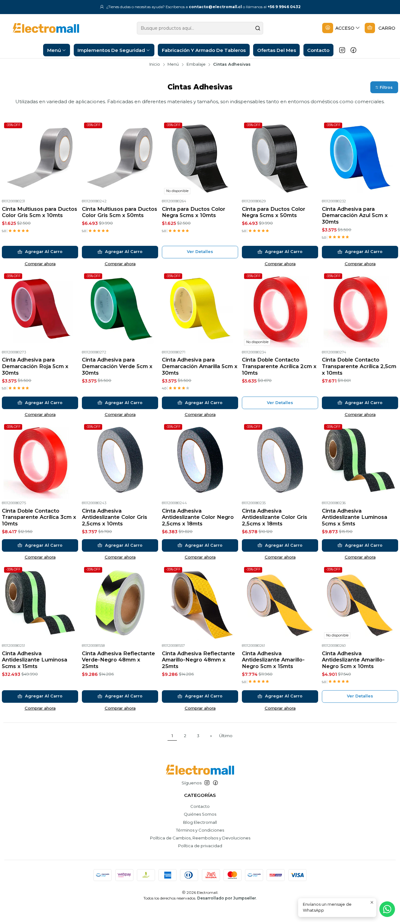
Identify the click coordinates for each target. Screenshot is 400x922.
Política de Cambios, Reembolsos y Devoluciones (200, 837)
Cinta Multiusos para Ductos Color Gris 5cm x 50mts (119, 212)
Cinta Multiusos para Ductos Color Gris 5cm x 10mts (39, 212)
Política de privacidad (200, 845)
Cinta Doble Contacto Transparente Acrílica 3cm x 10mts (39, 517)
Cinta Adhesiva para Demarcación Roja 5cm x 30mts (35, 366)
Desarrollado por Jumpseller (226, 898)
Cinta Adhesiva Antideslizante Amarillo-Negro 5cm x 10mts (353, 659)
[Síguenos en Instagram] (342, 50)
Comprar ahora (40, 263)
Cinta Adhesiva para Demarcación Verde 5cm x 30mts (117, 366)
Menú (173, 65)
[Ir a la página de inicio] (41, 28)
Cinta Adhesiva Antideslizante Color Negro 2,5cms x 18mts (198, 517)
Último (225, 735)
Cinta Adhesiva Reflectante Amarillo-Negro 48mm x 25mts (198, 659)
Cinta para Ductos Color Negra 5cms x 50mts (273, 212)
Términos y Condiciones (200, 830)
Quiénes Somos (200, 814)
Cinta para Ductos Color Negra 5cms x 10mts (193, 212)
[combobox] (200, 28)
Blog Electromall (200, 822)
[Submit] (257, 28)
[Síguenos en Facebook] (353, 50)
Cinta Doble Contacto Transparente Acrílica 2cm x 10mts (279, 366)
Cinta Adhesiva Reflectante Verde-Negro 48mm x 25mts (118, 659)
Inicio (154, 65)
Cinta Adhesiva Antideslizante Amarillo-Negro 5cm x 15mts (273, 659)
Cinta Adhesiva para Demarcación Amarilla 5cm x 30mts (200, 366)
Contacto (200, 806)
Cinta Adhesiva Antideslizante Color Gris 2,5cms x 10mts (114, 517)
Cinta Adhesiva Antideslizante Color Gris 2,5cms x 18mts (274, 517)
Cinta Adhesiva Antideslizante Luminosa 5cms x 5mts (354, 517)
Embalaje (196, 65)
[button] (384, 87)
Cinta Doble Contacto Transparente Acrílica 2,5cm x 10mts (359, 366)
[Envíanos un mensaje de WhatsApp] (387, 909)
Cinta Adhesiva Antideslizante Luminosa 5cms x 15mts (34, 659)
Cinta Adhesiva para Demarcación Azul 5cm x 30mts (355, 215)
